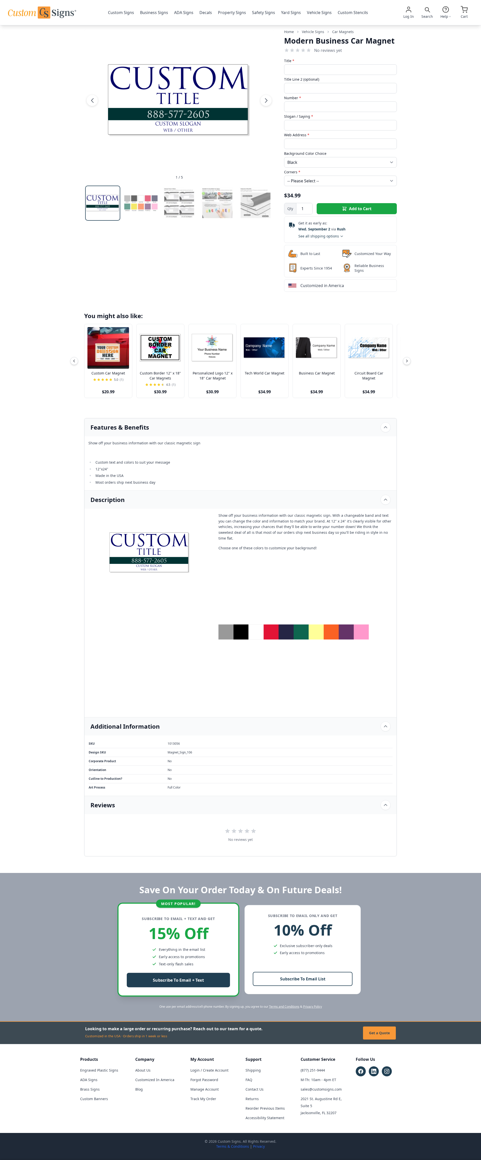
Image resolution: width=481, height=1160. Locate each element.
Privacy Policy (312, 1006)
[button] (92, 100)
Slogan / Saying (298, 116)
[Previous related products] (74, 361)
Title (289, 60)
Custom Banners (94, 1098)
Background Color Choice (305, 153)
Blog (139, 1089)
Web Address (296, 135)
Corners (292, 172)
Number (292, 97)
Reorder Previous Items (265, 1108)
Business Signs (154, 12)
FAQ (249, 1079)
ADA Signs (183, 12)
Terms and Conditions (284, 1006)
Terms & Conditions (232, 1146)
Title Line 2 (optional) (301, 79)
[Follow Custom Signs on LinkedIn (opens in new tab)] (374, 1071)
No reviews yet (328, 50)
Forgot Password (204, 1079)
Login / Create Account (209, 1070)
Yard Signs (291, 12)
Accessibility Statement (265, 1117)
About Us (143, 1070)
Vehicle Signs (319, 12)
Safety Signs (263, 12)
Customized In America (154, 1079)
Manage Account (204, 1089)
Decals (205, 12)
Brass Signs (90, 1089)
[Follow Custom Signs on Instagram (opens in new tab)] (387, 1071)
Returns (252, 1098)
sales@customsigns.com (321, 1089)
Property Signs (232, 12)
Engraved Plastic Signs (99, 1070)
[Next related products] (407, 361)
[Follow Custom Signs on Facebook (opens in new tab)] (361, 1071)
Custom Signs (121, 12)
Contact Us (255, 1089)
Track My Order (203, 1098)
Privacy (259, 1146)
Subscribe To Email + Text (178, 980)
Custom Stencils (353, 12)
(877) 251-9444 (313, 1070)
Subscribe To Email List (302, 979)
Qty (290, 208)
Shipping (253, 1070)
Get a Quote (379, 1032)
